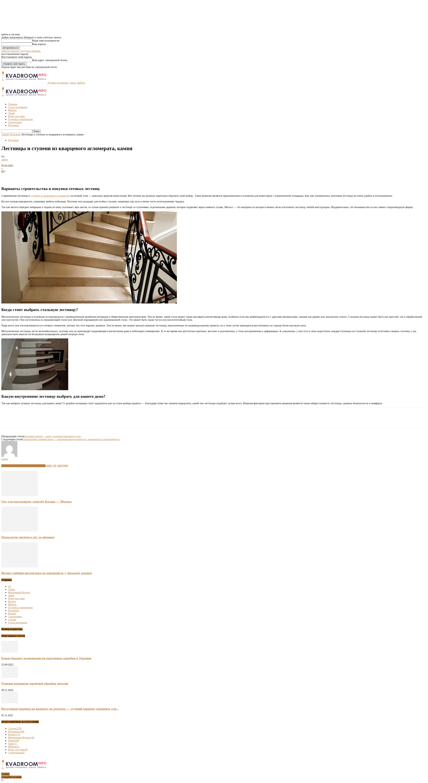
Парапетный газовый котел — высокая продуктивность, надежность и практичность (71, 439)
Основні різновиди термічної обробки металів (34, 683)
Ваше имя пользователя (45, 40)
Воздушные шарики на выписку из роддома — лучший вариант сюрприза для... (60, 709)
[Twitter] (18, 176)
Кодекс (12, 601)
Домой (5, 134)
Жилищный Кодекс (19, 592)
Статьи (12, 619)
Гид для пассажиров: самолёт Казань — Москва (36, 501)
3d (9, 586)
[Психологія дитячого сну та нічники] (19, 530)
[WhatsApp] (42, 176)
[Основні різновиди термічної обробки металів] (9, 677)
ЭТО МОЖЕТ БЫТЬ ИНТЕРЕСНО (23, 465)
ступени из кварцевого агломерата (50, 195)
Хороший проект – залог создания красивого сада (52, 436)
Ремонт (12, 613)
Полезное (13, 125)
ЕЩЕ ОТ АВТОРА (56, 465)
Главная (12, 104)
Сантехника (15, 122)
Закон (11, 595)
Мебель (12, 110)
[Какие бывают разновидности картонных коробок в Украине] (9, 651)
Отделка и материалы (20, 119)
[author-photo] (9, 456)
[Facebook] (6, 176)
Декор (11, 113)
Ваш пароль (39, 44)
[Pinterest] (30, 176)
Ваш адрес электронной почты (49, 60)
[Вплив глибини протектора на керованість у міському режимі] (19, 566)
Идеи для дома (16, 116)
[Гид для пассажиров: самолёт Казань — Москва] (19, 495)
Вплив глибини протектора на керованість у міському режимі (46, 573)
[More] (55, 176)
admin (4, 159)
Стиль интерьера (17, 107)
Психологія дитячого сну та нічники (27, 537)
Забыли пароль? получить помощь (21, 51)
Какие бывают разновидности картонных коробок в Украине (46, 658)
